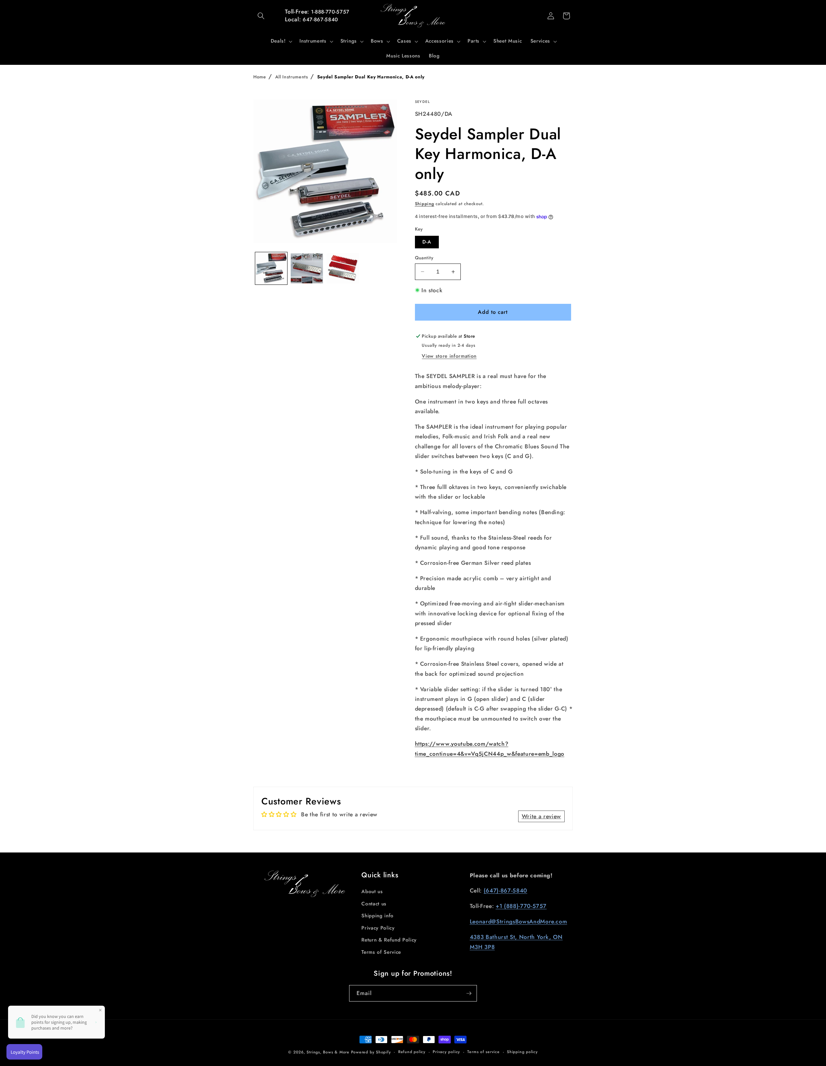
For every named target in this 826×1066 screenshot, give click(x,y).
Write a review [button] (541, 816)
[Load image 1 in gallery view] (271, 268)
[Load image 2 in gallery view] (307, 268)
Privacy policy (446, 1052)
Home (259, 77)
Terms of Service (381, 952)
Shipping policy (522, 1052)
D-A (426, 241)
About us (372, 891)
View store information (449, 356)
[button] (261, 16)
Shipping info (377, 915)
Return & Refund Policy (389, 939)
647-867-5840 (320, 19)
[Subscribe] (469, 993)
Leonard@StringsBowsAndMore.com (518, 921)
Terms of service (483, 1052)
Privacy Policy (377, 928)
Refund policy (412, 1052)
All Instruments (291, 77)
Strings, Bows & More (328, 1052)
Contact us (374, 903)
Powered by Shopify (371, 1052)
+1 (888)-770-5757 (521, 906)
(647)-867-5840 (505, 890)
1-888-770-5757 (330, 11)
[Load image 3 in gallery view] (343, 268)
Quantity (424, 257)
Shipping (424, 204)
